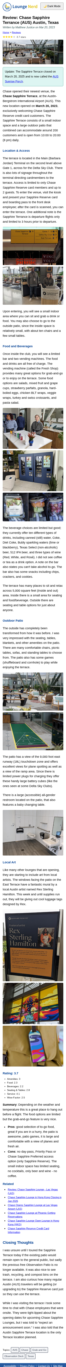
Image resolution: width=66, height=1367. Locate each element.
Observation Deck (14, 1356)
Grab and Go (39, 1350)
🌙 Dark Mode (52, 6)
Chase (24, 1350)
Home (6, 32)
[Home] (20, 11)
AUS (15, 1350)
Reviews (16, 32)
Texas (31, 1356)
